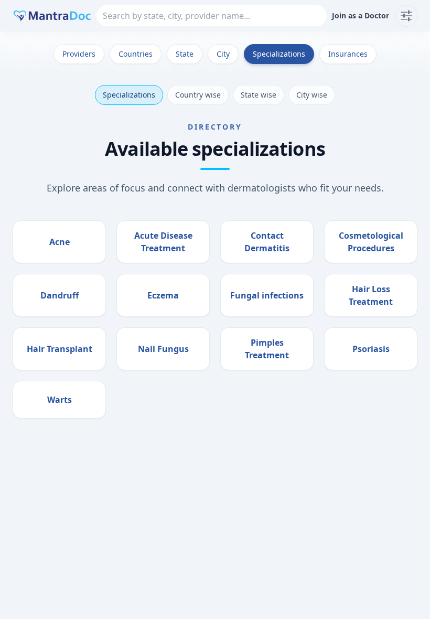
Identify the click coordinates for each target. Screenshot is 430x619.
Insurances (348, 54)
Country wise (198, 95)
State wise (258, 95)
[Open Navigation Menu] (406, 16)
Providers (78, 54)
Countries (136, 54)
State (185, 54)
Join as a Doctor (360, 15)
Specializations (279, 54)
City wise (311, 95)
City (223, 54)
